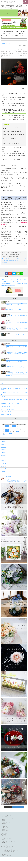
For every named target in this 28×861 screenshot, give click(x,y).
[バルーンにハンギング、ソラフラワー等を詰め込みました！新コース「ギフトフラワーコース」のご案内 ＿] (14, 765)
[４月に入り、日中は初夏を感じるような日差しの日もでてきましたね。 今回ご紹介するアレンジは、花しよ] (14, 604)
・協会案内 (3, 819)
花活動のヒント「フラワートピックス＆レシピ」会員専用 (14, 393)
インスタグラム (4, 826)
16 (7, 430)
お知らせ (3, 397)
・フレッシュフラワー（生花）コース (7, 838)
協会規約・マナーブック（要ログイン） (9, 841)
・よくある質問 (3, 834)
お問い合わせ (4, 854)
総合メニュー (25, 2)
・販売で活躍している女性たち (6, 852)
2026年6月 (3, 447)
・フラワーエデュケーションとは (6, 843)
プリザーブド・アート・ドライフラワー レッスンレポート (14, 400)
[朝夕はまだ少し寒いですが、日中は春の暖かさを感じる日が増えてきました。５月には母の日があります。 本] (14, 631)
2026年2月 (3, 458)
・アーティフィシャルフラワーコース (7, 837)
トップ (2, 5)
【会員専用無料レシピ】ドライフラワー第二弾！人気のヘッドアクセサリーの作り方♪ (14, 284)
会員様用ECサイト (5, 829)
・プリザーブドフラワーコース (6, 835)
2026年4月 (3, 452)
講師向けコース (4, 842)
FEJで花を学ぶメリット (6, 822)
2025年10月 (3, 469)
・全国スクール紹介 (4, 833)
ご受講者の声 (4, 823)
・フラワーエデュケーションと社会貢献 (7, 818)
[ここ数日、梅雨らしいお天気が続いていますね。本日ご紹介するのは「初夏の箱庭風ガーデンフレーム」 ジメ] (14, 550)
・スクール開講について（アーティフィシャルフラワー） (10, 850)
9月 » (4, 435)
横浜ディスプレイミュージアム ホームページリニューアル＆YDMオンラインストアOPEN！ (13, 280)
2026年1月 (3, 460)
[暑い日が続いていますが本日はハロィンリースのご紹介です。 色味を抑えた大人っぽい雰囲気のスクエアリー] (14, 496)
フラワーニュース (10, 5)
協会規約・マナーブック (6, 414)
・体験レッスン (3, 831)
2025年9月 (3, 471)
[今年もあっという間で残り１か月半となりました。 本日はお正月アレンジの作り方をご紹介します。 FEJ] (14, 738)
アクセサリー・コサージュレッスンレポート (11, 403)
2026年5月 (3, 449)
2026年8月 (3, 441)
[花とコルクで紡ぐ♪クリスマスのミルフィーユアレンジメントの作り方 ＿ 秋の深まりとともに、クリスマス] (14, 792)
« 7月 (1, 435)
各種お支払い (4, 839)
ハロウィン (3, 383)
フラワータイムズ (5, 827)
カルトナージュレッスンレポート (8, 409)
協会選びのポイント (5, 824)
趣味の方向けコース (5, 830)
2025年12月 (3, 463)
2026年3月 (3, 455)
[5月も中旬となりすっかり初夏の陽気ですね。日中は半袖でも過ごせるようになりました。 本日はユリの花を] (14, 577)
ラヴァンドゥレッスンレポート (8, 406)
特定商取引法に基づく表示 (6, 855)
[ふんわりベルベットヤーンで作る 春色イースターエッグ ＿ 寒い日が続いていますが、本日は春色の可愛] (14, 711)
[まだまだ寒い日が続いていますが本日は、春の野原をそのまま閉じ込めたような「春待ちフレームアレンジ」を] (14, 684)
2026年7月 (3, 444)
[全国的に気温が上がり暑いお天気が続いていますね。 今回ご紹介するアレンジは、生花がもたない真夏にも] (14, 523)
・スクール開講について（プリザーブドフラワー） (9, 849)
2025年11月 (3, 466)
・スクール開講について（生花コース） (7, 851)
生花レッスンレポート (6, 411)
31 (10, 433)
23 (7, 431)
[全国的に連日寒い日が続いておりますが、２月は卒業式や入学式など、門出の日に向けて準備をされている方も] (14, 657)
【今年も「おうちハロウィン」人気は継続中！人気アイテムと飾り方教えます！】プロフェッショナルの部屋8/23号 (14, 260)
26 (17, 431)
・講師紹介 (3, 820)
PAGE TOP (14, 812)
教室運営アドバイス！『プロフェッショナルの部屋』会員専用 (14, 389)
